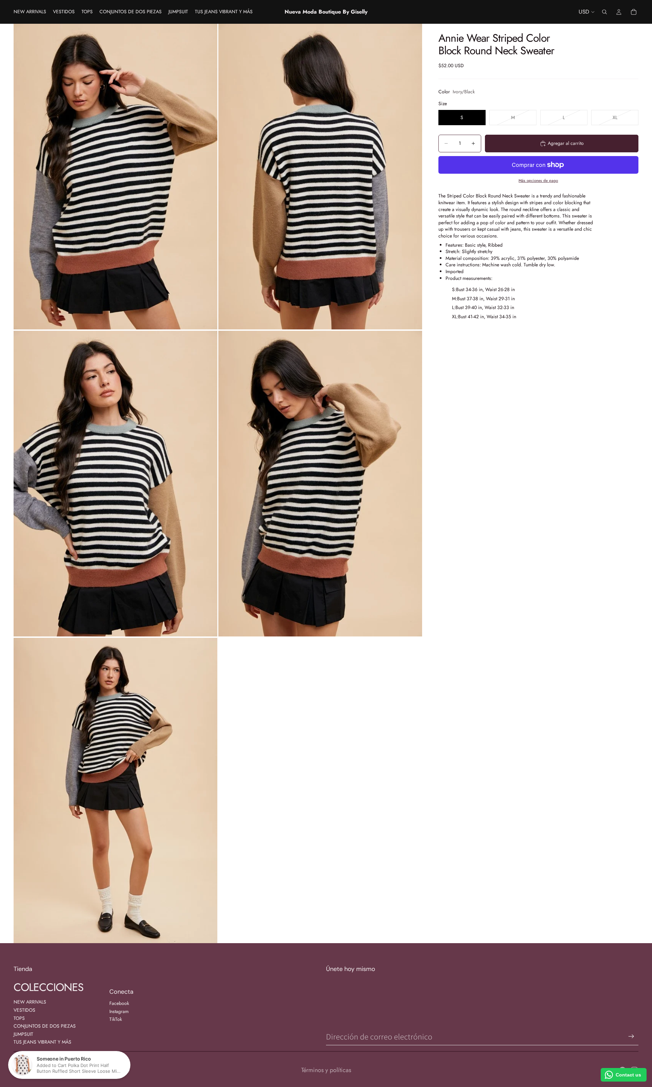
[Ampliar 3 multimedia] (115, 483)
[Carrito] (633, 11)
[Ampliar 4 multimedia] (320, 483)
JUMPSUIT (23, 1034)
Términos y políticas (326, 1070)
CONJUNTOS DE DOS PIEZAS (45, 1026)
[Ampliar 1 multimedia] (115, 176)
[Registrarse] (631, 1036)
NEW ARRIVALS (30, 1001)
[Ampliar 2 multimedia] (320, 176)
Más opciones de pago (538, 180)
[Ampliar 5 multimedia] (115, 790)
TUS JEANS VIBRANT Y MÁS (42, 1041)
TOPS (19, 1018)
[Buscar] (604, 11)
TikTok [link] (115, 1019)
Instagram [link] (119, 1011)
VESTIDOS (24, 1010)
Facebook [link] (119, 1003)
